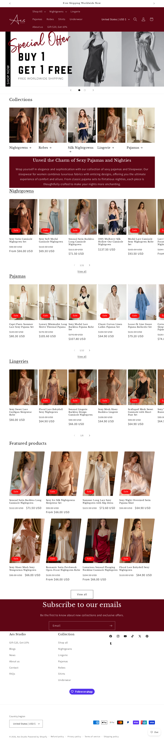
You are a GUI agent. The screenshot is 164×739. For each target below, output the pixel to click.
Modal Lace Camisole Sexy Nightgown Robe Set (141, 242)
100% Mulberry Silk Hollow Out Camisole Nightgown (110, 242)
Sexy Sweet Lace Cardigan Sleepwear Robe (20, 412)
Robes (43, 147)
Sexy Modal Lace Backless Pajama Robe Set (81, 327)
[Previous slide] (70, 90)
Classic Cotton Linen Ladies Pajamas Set (110, 325)
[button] (38, 12)
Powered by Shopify (37, 736)
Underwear (64, 680)
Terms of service (92, 736)
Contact (13, 667)
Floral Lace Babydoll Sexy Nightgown (51, 410)
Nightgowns (18, 147)
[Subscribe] (111, 625)
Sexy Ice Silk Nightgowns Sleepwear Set (60, 501)
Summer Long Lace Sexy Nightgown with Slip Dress (98, 501)
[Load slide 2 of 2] (85, 90)
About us (14, 661)
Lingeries (18, 361)
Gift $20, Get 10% (19, 642)
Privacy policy (74, 736)
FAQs (12, 673)
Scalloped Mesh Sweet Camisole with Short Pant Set (140, 412)
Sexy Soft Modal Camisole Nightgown (51, 240)
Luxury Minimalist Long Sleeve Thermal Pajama (53, 325)
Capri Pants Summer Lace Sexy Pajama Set (21, 325)
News (12, 655)
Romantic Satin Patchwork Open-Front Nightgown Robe (63, 568)
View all (82, 271)
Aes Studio (22, 736)
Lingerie (104, 147)
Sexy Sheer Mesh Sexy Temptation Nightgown (22, 568)
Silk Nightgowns (80, 147)
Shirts (61, 673)
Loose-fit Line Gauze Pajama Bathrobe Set (140, 325)
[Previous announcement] (9, 3)
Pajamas (133, 147)
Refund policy (57, 736)
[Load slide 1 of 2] (79, 90)
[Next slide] (93, 90)
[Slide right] (89, 265)
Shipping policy (111, 736)
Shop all (63, 642)
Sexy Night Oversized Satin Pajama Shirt (135, 501)
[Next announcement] (154, 3)
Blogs (12, 649)
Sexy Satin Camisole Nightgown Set (20, 240)
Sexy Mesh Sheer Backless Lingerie (108, 410)
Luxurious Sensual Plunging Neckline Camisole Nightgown (100, 568)
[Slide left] (74, 265)
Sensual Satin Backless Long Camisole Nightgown (81, 242)
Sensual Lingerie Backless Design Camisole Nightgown (81, 412)
